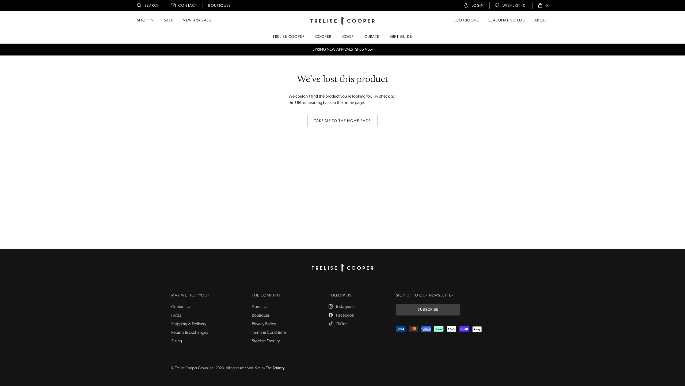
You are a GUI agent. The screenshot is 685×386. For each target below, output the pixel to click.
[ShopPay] (464, 329)
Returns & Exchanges (189, 333)
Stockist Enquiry (266, 341)
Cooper (323, 37)
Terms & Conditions (269, 333)
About (541, 20)
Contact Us (181, 307)
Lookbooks (466, 20)
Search (152, 6)
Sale (168, 20)
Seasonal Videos (506, 20)
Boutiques (219, 6)
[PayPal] (451, 329)
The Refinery (275, 368)
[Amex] (426, 329)
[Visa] (400, 329)
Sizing (176, 341)
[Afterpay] (438, 329)
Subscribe (428, 310)
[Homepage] (342, 268)
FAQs (176, 315)
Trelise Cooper (289, 37)
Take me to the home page (342, 121)
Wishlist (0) (515, 6)
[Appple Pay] (477, 329)
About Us (260, 307)
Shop (142, 20)
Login (477, 6)
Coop (348, 37)
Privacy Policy (264, 324)
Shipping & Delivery (188, 324)
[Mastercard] (413, 329)
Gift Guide (401, 37)
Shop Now (364, 50)
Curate (371, 37)
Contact (187, 6)
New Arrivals (197, 20)
